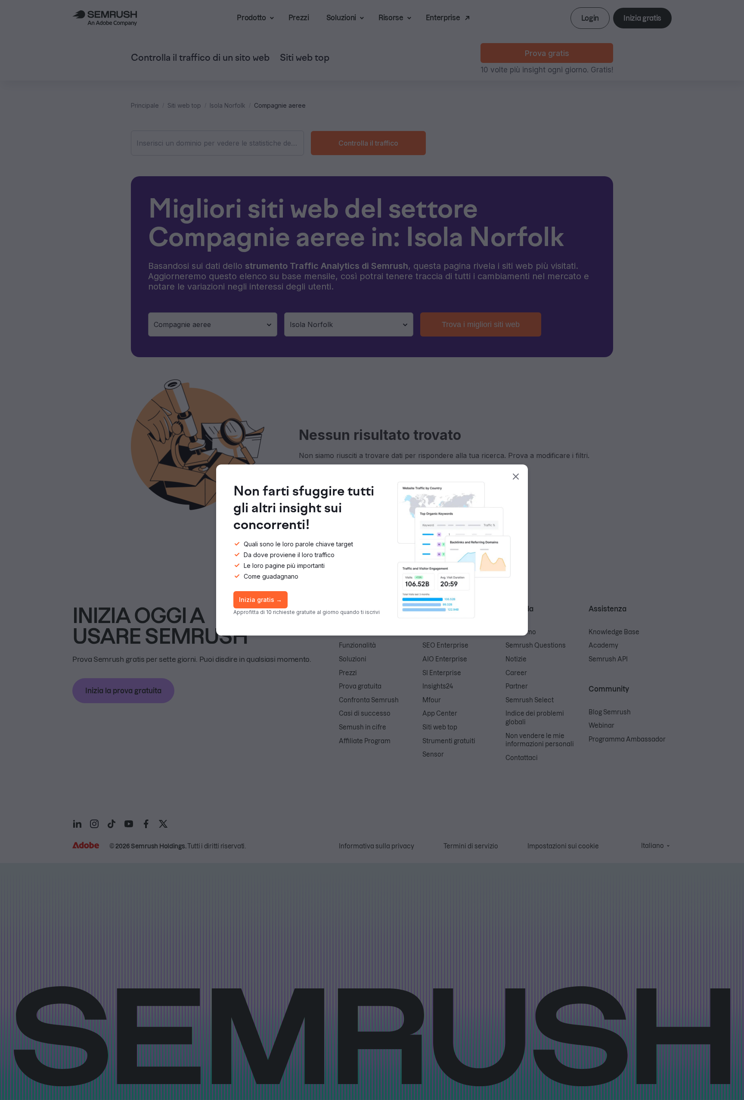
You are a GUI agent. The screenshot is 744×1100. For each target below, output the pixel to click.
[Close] (515, 476)
